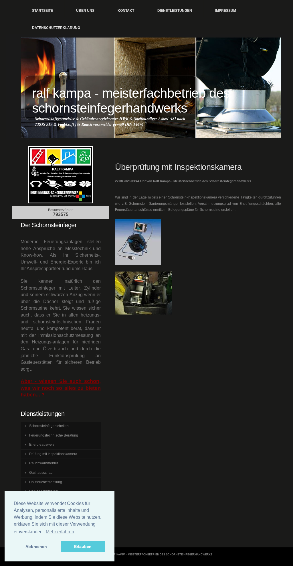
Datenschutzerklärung (56, 28)
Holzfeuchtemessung (45, 482)
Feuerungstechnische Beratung (53, 435)
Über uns (85, 11)
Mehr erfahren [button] (60, 531)
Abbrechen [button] (36, 546)
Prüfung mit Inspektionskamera (53, 454)
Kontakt (126, 11)
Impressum (225, 11)
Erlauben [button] (83, 546)
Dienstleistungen (174, 11)
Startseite (42, 11)
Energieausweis (41, 445)
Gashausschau (41, 473)
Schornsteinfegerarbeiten (49, 426)
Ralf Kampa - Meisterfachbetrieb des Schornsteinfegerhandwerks (131, 100)
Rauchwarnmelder (43, 463)
